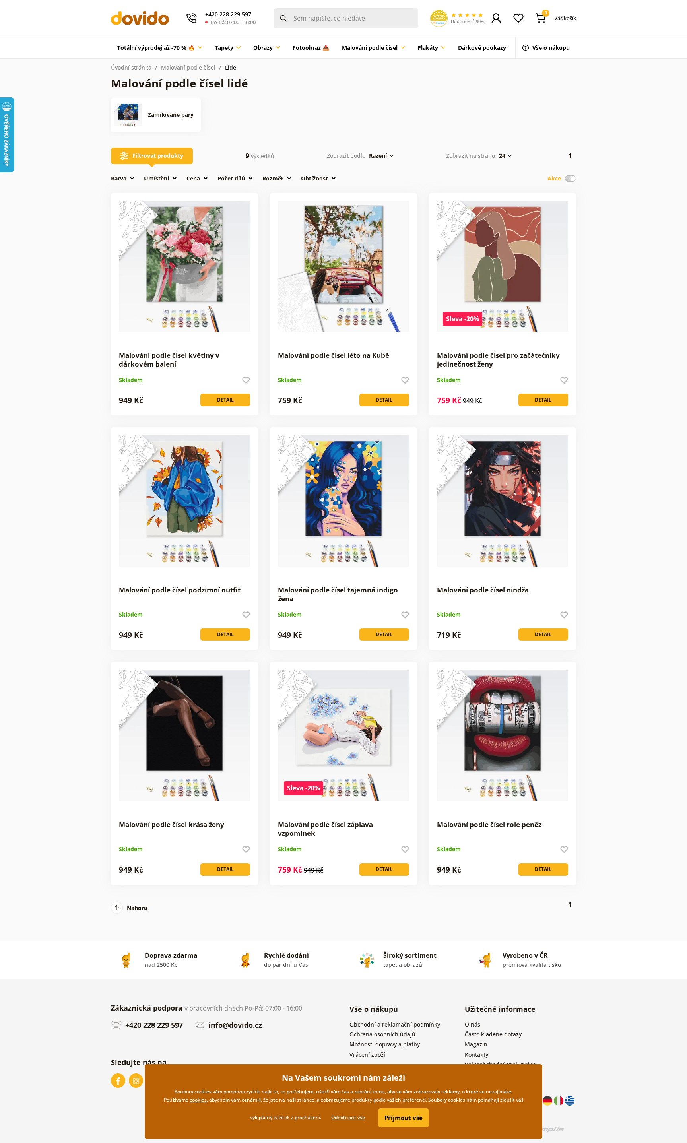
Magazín (476, 1044)
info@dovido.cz (234, 1025)
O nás (472, 1024)
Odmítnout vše (348, 1117)
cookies (198, 1099)
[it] (559, 1100)
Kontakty (476, 1054)
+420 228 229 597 (153, 1025)
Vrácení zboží (367, 1054)
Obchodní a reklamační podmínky (394, 1024)
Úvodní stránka (131, 67)
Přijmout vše (403, 1118)
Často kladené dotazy (493, 1034)
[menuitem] (159, 47)
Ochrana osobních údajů (382, 1034)
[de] (548, 1100)
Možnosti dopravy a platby (384, 1044)
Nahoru (137, 908)
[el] (569, 1100)
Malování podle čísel (188, 67)
